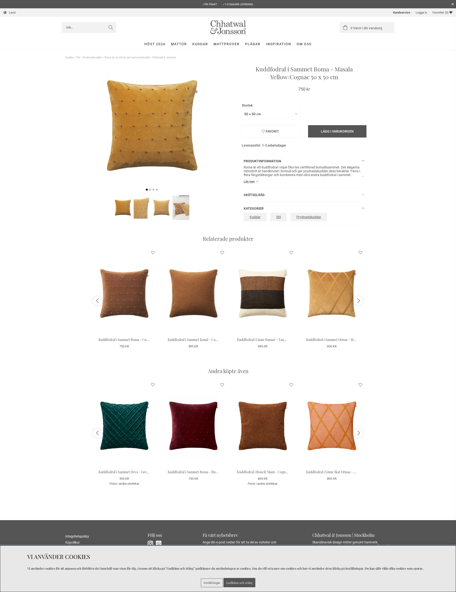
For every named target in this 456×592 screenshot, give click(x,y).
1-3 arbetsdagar (274, 145)
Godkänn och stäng (239, 583)
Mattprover (227, 44)
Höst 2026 (155, 44)
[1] (151, 125)
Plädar (253, 44)
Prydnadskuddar (92, 57)
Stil (78, 57)
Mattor (179, 44)
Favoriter (440, 12)
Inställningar (212, 583)
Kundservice (401, 12)
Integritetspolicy (77, 536)
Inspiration (278, 44)
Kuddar (200, 44)
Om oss (304, 44)
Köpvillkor (72, 542)
